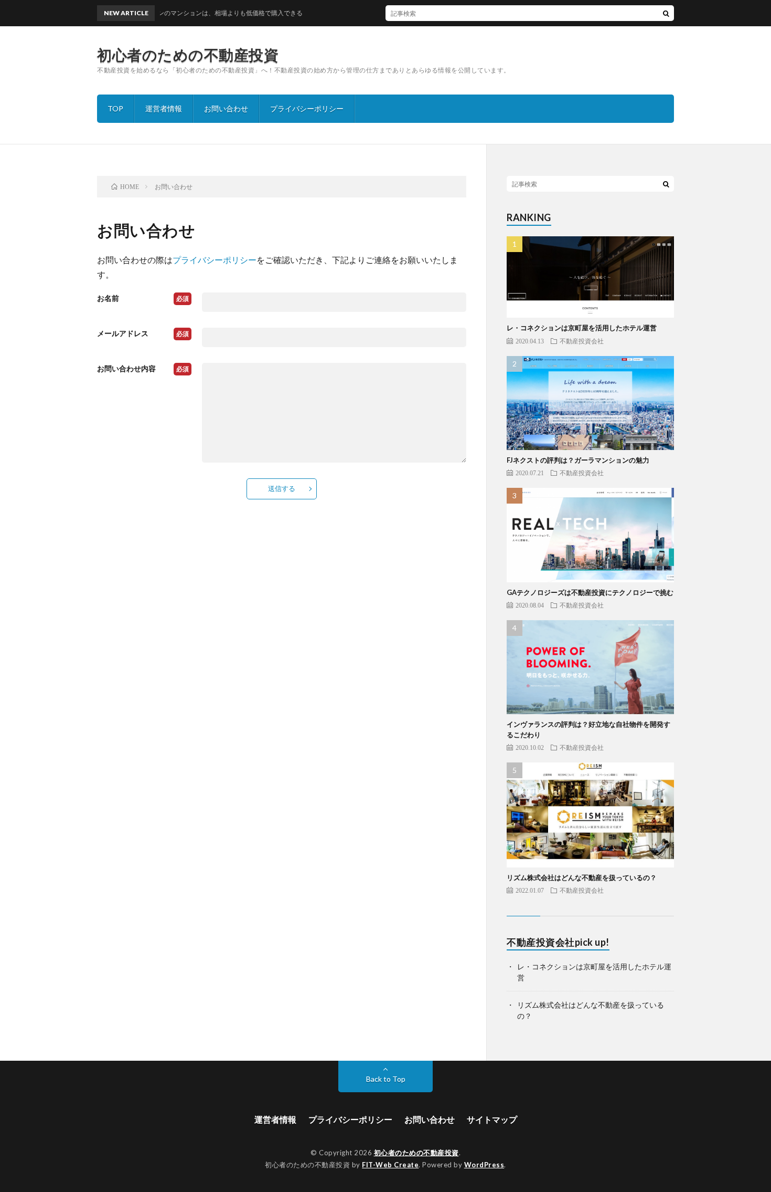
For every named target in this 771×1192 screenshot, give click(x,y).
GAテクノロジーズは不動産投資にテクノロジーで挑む (590, 592)
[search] (666, 13)
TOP (115, 108)
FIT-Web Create (390, 1164)
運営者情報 (163, 108)
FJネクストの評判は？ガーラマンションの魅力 (578, 460)
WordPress (484, 1164)
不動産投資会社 (582, 341)
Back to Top (385, 1078)
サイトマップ (492, 1119)
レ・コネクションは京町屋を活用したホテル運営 (582, 327)
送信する (281, 488)
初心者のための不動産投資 (188, 54)
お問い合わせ (226, 108)
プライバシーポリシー (307, 108)
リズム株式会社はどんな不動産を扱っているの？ (582, 877)
